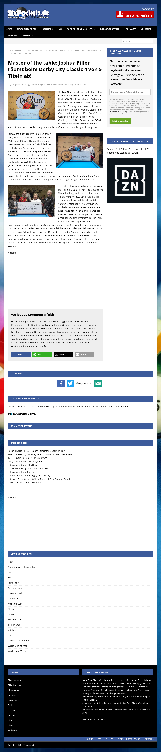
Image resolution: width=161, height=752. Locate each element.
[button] (21, 354)
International (56, 84)
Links (10, 725)
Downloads (13, 700)
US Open (12, 629)
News (66, 84)
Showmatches (15, 619)
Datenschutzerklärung (118, 112)
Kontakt (89, 739)
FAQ (10, 705)
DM (10, 572)
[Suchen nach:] (137, 40)
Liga (60, 29)
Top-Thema (75, 84)
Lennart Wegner (37, 84)
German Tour (15, 588)
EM (9, 577)
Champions (12, 35)
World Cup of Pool (17, 645)
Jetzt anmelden (120, 121)
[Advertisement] (55, 281)
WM (10, 635)
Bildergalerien (14, 680)
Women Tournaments (19, 640)
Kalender (48, 29)
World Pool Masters (18, 650)
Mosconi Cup (15, 603)
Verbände (146, 29)
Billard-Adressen (109, 29)
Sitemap (109, 739)
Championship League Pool (22, 567)
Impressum (150, 739)
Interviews (13, 598)
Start (9, 29)
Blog (10, 561)
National (12, 609)
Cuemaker (131, 29)
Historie (11, 710)
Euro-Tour (13, 582)
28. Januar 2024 (19, 84)
